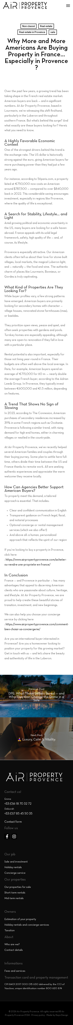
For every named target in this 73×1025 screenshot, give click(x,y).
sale (52, 32)
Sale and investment (16, 862)
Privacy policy (38, 1015)
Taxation (9, 930)
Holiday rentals (13, 867)
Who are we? (12, 944)
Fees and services (14, 971)
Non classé (28, 26)
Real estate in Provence (32, 32)
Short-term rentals (14, 893)
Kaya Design (62, 1015)
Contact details (13, 950)
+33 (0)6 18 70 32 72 (17, 803)
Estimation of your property (20, 919)
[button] (68, 5)
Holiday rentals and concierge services (26, 925)
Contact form (13, 821)
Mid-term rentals (14, 898)
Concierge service (14, 873)
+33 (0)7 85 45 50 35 (18, 813)
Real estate (46, 26)
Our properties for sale (17, 887)
